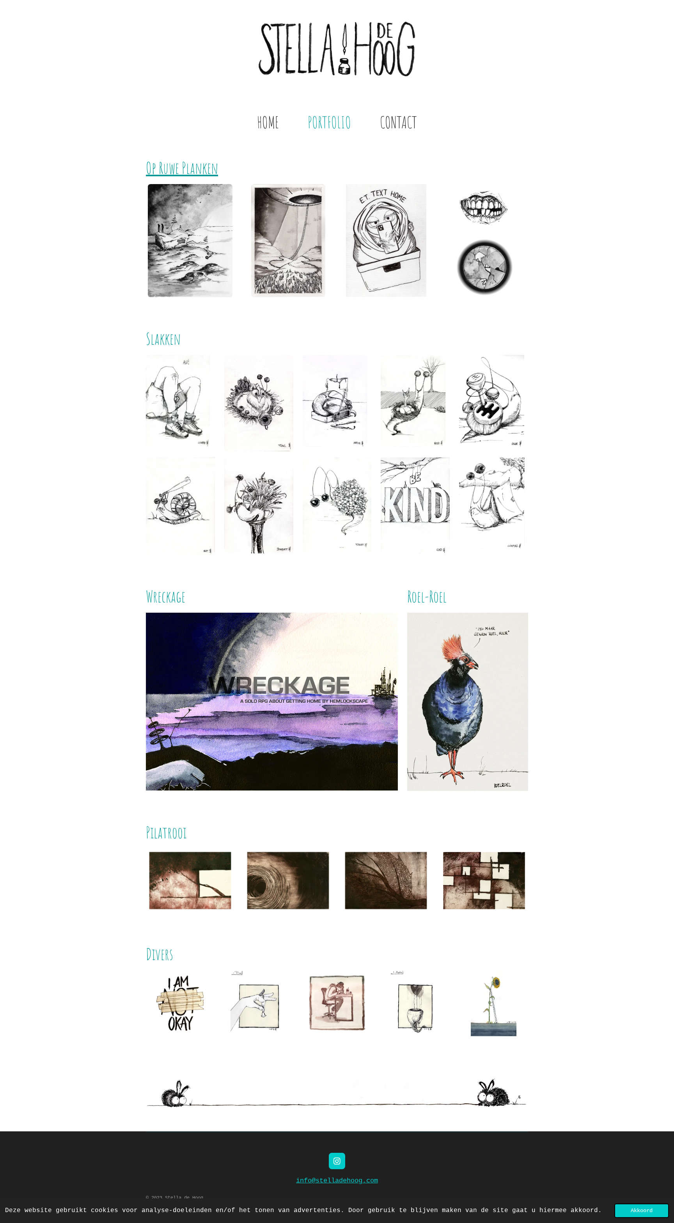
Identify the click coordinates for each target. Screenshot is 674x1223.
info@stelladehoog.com (337, 1180)
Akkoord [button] (642, 1210)
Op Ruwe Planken (182, 168)
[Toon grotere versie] (190, 240)
